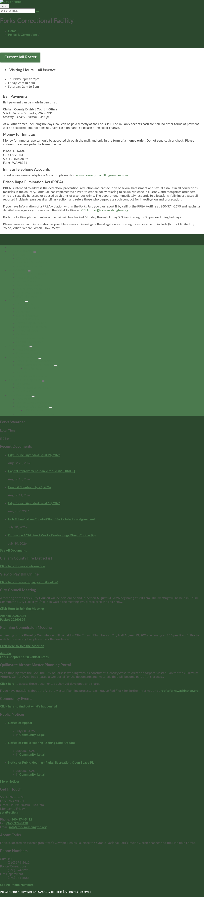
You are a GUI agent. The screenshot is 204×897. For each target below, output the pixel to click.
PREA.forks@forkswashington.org (104, 210)
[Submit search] (37, 11)
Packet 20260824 (12, 619)
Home (12, 31)
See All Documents (13, 550)
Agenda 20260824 (13, 615)
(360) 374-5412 (21, 819)
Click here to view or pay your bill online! (29, 582)
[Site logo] (10, 1)
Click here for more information (22, 566)
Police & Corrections (22, 34)
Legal (41, 734)
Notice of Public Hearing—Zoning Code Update (41, 742)
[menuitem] (12, 247)
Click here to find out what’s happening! (28, 706)
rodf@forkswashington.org (179, 690)
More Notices (10, 781)
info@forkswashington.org (28, 827)
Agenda (5, 653)
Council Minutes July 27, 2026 (29, 487)
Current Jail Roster (20, 57)
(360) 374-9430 (17, 823)
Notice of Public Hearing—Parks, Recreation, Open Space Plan (52, 762)
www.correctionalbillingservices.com (102, 175)
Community (27, 734)
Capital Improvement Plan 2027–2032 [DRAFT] (41, 471)
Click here (7, 683)
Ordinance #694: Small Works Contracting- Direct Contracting (52, 535)
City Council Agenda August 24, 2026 (34, 455)
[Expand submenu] (34, 252)
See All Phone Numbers (16, 884)
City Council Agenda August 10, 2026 (34, 503)
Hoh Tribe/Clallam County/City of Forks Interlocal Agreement (51, 519)
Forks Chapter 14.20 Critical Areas (24, 657)
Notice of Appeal (20, 722)
